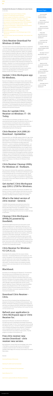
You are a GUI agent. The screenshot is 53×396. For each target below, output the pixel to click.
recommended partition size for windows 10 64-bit (42, 16)
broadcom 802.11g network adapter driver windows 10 (43, 48)
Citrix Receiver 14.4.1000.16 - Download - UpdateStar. (16, 19)
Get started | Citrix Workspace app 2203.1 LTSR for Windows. (18, 22)
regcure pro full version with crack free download (43, 65)
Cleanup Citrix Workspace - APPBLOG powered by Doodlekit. (18, 25)
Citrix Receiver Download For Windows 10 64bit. (15, 14)
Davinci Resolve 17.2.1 (7, 373)
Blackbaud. (6, 29)
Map (3, 3)
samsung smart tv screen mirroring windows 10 (43, 85)
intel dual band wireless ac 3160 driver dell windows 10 (43, 71)
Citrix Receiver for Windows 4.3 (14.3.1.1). (13, 27)
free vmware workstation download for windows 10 (43, 22)
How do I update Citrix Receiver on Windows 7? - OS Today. (17, 17)
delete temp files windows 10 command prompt (43, 28)
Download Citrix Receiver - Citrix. (11, 30)
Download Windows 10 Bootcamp (10, 359)
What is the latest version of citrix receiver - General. (16, 24)
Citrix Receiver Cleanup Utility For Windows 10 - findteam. (17, 20)
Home (3, 1)
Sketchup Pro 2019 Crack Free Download (11, 363)
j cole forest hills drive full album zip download (43, 42)
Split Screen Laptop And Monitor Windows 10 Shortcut (15, 378)
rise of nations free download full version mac (43, 59)
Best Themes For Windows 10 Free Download (12, 368)
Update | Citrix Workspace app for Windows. (14, 15)
